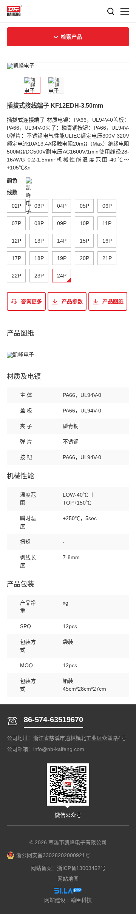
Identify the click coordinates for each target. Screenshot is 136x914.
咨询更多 (31, 301)
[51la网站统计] (68, 891)
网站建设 (54, 900)
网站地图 (68, 879)
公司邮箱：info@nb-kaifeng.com (45, 749)
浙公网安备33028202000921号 (53, 855)
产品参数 (72, 301)
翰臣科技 (81, 900)
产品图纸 (113, 301)
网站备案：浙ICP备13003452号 (68, 868)
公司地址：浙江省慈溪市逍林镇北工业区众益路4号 (66, 738)
